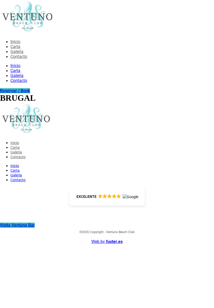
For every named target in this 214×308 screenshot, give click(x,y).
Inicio (15, 41)
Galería (16, 51)
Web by (107, 241)
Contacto (18, 56)
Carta (15, 46)
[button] (107, 196)
